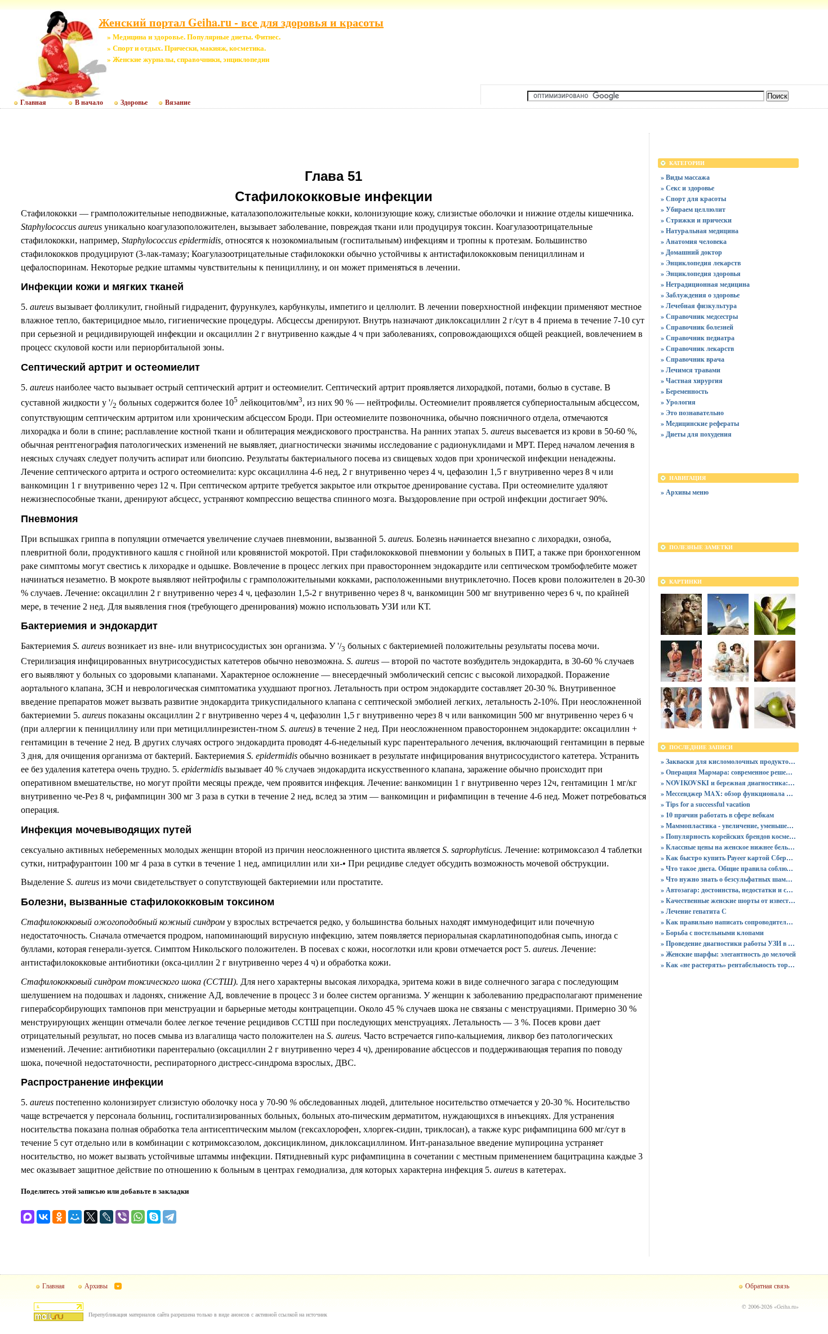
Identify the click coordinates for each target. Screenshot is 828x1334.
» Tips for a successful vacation (705, 804)
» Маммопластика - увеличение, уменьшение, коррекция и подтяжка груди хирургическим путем (728, 825)
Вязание (177, 102)
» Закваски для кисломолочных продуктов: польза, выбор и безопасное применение (728, 761)
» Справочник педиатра (697, 338)
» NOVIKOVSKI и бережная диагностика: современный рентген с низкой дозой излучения (728, 783)
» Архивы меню (685, 492)
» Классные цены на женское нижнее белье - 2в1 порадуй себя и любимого (728, 847)
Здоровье (134, 102)
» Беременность (684, 391)
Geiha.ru (786, 1306)
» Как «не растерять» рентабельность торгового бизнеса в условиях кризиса (728, 965)
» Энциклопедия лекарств (701, 263)
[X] (90, 1217)
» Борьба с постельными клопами (712, 932)
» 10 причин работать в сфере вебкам (717, 815)
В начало (89, 102)
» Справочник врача (692, 359)
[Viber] (122, 1217)
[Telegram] (169, 1217)
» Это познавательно (692, 412)
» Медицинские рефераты (700, 423)
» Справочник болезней (697, 327)
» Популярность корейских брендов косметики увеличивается (728, 836)
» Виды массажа (685, 177)
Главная (33, 102)
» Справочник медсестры (699, 316)
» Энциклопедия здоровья (701, 273)
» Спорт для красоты (693, 198)
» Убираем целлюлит (693, 209)
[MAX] (27, 1217)
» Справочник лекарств (697, 348)
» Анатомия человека (694, 241)
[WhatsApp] (138, 1217)
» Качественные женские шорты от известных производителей (728, 900)
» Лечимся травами (690, 370)
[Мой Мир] (75, 1217)
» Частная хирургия (692, 380)
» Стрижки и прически (696, 220)
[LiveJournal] (106, 1217)
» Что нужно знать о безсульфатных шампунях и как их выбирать (728, 879)
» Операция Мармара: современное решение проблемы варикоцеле (728, 772)
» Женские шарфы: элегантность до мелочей (728, 954)
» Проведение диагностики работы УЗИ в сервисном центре (728, 943)
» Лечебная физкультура (699, 305)
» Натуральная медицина (699, 230)
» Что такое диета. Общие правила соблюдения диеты (728, 868)
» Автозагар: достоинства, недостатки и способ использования (728, 890)
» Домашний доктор (691, 252)
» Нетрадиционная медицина (705, 284)
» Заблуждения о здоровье (700, 295)
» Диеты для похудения (696, 434)
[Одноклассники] (59, 1217)
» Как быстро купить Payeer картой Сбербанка (728, 857)
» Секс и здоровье (687, 188)
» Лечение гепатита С (694, 911)
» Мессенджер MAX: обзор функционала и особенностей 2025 (728, 793)
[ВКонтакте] (43, 1217)
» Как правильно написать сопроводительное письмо (728, 922)
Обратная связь (767, 1285)
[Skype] (154, 1217)
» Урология (678, 402)
